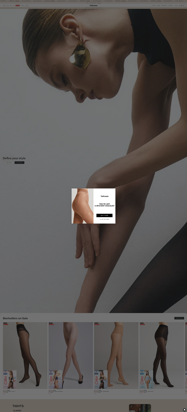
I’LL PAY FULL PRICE (104, 219)
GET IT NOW (104, 215)
